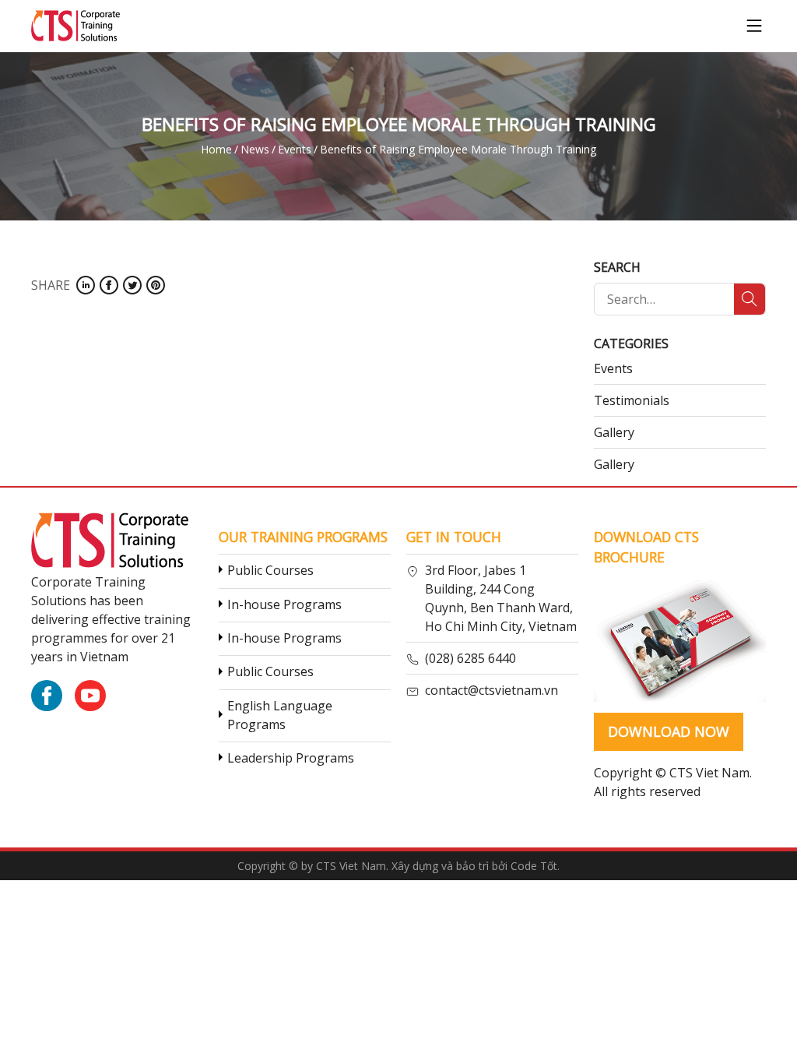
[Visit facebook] (109, 285)
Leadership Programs (290, 757)
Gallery (614, 432)
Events (613, 368)
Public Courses (270, 570)
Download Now (668, 731)
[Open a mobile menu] (754, 25)
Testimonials (631, 400)
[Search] (749, 299)
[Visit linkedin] (85, 285)
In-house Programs (284, 604)
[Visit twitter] (132, 285)
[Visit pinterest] (155, 285)
